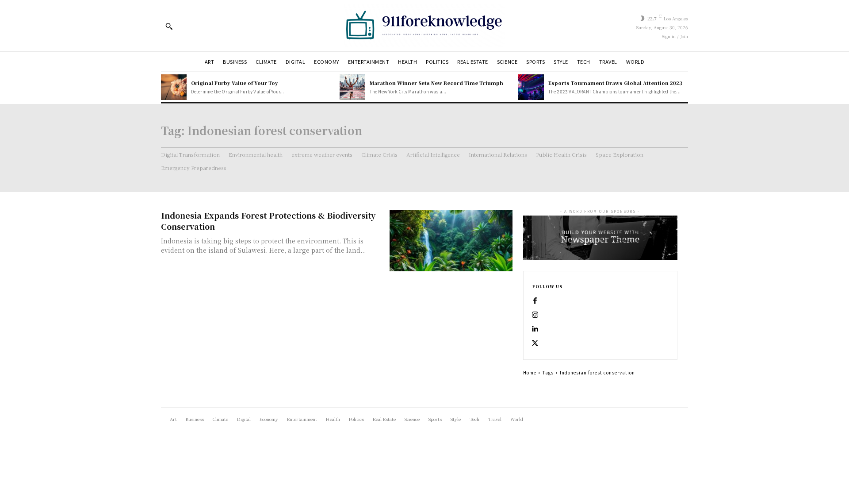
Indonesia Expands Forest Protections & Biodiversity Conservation (268, 220)
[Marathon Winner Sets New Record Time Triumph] (352, 87)
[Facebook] (535, 301)
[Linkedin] (535, 329)
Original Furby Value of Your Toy (234, 82)
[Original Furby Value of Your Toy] (174, 87)
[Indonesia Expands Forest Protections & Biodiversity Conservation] (451, 240)
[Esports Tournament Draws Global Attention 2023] (531, 87)
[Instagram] (535, 315)
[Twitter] (535, 343)
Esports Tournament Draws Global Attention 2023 (615, 82)
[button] (169, 26)
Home (529, 372)
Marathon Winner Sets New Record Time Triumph (436, 82)
